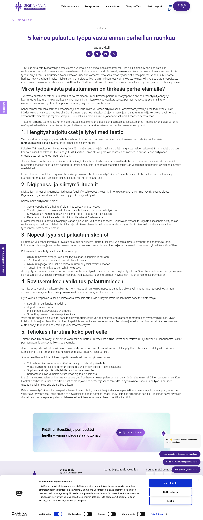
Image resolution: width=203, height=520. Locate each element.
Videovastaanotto (70, 6)
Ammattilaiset (113, 6)
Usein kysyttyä (154, 6)
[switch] (88, 514)
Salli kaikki (170, 483)
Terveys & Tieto (133, 6)
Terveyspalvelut (92, 6)
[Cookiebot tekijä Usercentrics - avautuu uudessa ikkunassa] (19, 514)
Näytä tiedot (157, 514)
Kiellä (170, 501)
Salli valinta (170, 492)
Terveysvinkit (23, 19)
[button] (89, 54)
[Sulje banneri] (198, 480)
